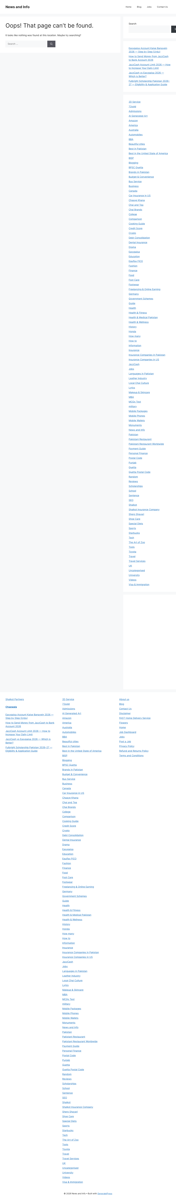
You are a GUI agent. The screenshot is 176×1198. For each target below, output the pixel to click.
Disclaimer (125, 713)
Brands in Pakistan (139, 172)
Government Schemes (141, 298)
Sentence (134, 495)
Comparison (135, 219)
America (133, 125)
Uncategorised (137, 570)
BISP (131, 158)
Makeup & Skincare (139, 392)
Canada (133, 191)
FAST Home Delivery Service (135, 718)
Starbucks (134, 533)
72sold (132, 106)
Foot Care (134, 280)
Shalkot (133, 504)
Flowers (123, 722)
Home (128, 7)
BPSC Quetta (136, 167)
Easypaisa (134, 251)
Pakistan (133, 434)
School (132, 490)
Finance (133, 270)
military (133, 406)
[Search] (51, 44)
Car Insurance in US (140, 195)
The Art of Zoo (137, 542)
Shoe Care (134, 519)
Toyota (132, 551)
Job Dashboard (127, 732)
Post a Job (125, 741)
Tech (131, 537)
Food (131, 275)
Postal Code (135, 458)
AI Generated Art (138, 116)
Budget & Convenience (141, 176)
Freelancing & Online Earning (144, 289)
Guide (132, 303)
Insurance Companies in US (144, 359)
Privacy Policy (126, 746)
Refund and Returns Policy (133, 751)
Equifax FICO (136, 261)
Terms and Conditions (131, 755)
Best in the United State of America (148, 153)
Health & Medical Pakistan (143, 317)
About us (124, 699)
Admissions (135, 111)
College (133, 214)
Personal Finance (138, 453)
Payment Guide (137, 448)
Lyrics (132, 387)
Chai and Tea (136, 205)
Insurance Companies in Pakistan (147, 355)
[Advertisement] (149, 641)
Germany (134, 294)
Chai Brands (135, 209)
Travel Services (137, 561)
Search (132, 23)
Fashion (133, 265)
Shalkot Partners (15, 699)
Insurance (134, 350)
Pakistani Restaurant (140, 439)
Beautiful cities (137, 144)
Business (134, 186)
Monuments (135, 425)
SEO (131, 500)
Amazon (133, 120)
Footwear (134, 284)
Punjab (132, 462)
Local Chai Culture (139, 383)
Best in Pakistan (137, 148)
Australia (133, 130)
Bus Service (135, 181)
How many (135, 336)
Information (135, 345)
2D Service (135, 101)
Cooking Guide (137, 223)
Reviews (133, 481)
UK (130, 565)
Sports (132, 528)
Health (132, 308)
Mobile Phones (137, 415)
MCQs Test (135, 401)
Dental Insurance (138, 242)
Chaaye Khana (137, 200)
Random (133, 476)
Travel (132, 556)
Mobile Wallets (137, 420)
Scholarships (136, 486)
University (134, 575)
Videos (132, 579)
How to (133, 340)
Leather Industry (138, 378)
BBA (131, 139)
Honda (132, 331)
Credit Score (135, 228)
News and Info (18, 7)
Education (134, 256)
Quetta (132, 467)
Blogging (133, 162)
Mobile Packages (138, 411)
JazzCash (134, 364)
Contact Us (162, 7)
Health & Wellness (139, 322)
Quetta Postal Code (139, 472)
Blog (139, 7)
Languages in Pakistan (141, 373)
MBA (131, 397)
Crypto (132, 233)
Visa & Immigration (139, 584)
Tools (132, 547)
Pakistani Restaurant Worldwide (146, 444)
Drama (132, 247)
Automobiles (136, 134)
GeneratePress (104, 1193)
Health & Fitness (138, 312)
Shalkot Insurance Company (144, 509)
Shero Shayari (136, 514)
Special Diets (136, 523)
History (133, 326)
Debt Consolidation (139, 237)
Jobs (149, 7)
